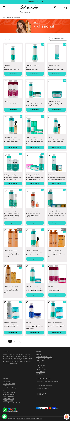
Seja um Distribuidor (8, 398)
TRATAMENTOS (40, 365)
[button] (54, 7)
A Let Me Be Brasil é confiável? (11, 403)
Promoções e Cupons (9, 392)
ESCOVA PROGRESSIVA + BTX (44, 359)
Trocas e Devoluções (8, 396)
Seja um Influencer (8, 400)
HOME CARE (39, 363)
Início (4, 17)
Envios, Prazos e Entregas (10, 388)
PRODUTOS (39, 367)
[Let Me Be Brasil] (29, 7)
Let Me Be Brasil (21, 418)
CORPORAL (39, 373)
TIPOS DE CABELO (41, 369)
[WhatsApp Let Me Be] (4, 416)
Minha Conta (6, 381)
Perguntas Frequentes (9, 383)
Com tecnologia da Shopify (34, 418)
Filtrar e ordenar (59, 39)
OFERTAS (38, 354)
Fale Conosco (6, 386)
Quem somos (6, 390)
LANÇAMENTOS (40, 371)
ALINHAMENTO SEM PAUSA (44, 356)
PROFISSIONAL (40, 361)
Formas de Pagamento (9, 394)
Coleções (9, 17)
